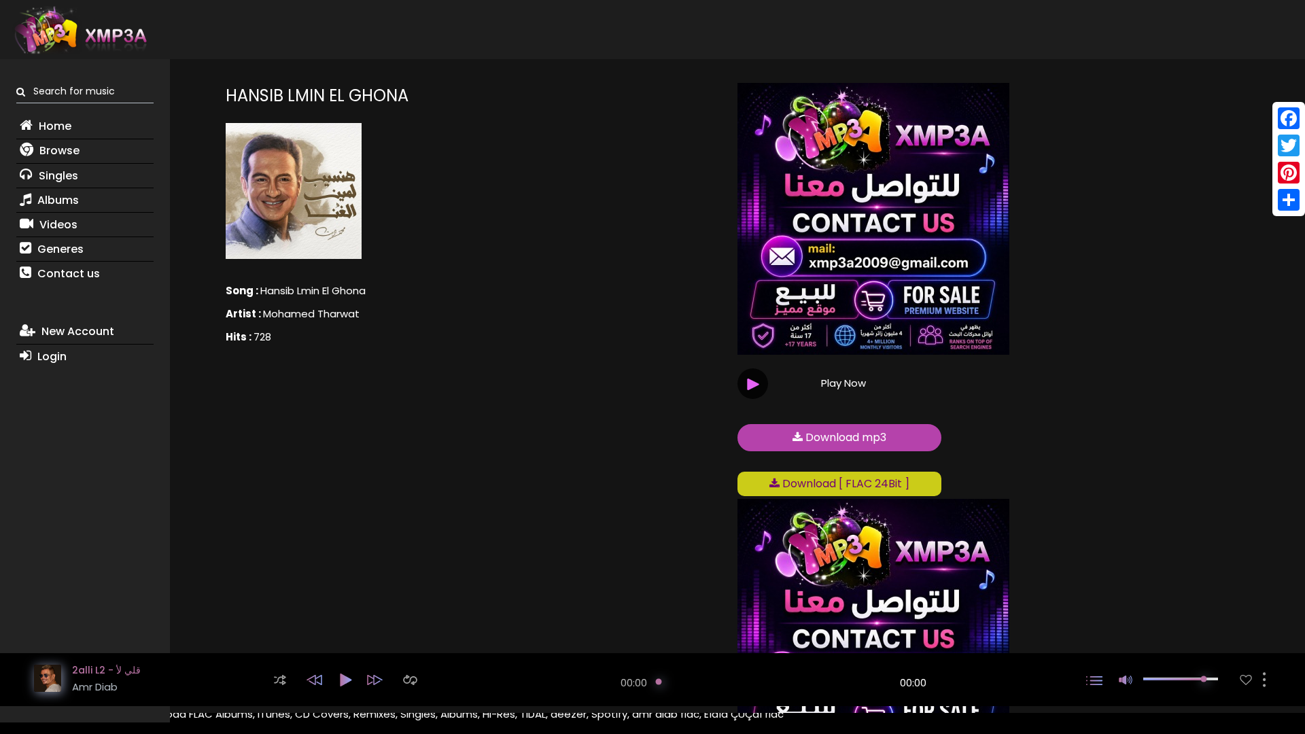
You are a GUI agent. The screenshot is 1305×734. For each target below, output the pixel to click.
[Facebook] (1288, 118)
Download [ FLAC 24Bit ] (844, 483)
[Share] (1288, 199)
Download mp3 (844, 437)
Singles (57, 176)
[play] (1245, 680)
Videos (57, 224)
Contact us (67, 273)
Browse (58, 150)
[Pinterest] (1288, 172)
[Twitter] (1288, 145)
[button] (280, 680)
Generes (59, 249)
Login (51, 356)
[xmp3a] (79, 29)
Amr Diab (95, 687)
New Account (76, 331)
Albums (57, 200)
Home (53, 126)
